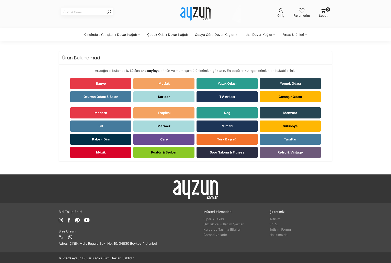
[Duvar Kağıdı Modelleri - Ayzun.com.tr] (195, 14)
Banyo (101, 83)
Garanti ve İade (215, 235)
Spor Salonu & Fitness (227, 152)
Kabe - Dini (101, 139)
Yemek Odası (290, 83)
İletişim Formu (280, 229)
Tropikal (164, 113)
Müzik (101, 152)
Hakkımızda (278, 235)
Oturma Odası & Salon (100, 97)
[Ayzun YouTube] (87, 220)
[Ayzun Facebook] (69, 220)
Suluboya (290, 126)
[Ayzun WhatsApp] (70, 237)
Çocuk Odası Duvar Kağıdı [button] (167, 35)
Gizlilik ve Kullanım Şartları (223, 224)
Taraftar (290, 139)
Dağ (227, 113)
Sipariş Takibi (213, 219)
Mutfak (164, 83)
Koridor (164, 97)
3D (101, 126)
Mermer (163, 126)
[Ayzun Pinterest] (78, 220)
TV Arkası (227, 97)
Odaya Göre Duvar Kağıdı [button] (215, 35)
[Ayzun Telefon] (62, 237)
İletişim (274, 219)
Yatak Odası (227, 83)
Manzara (290, 113)
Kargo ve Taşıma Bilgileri (222, 229)
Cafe (164, 139)
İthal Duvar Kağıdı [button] (259, 35)
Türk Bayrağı (227, 139)
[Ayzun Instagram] (61, 220)
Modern (100, 113)
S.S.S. (273, 224)
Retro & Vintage (290, 152)
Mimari (227, 126)
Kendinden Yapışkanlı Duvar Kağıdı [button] (111, 35)
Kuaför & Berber (164, 152)
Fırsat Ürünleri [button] (293, 35)
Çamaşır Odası (290, 97)
